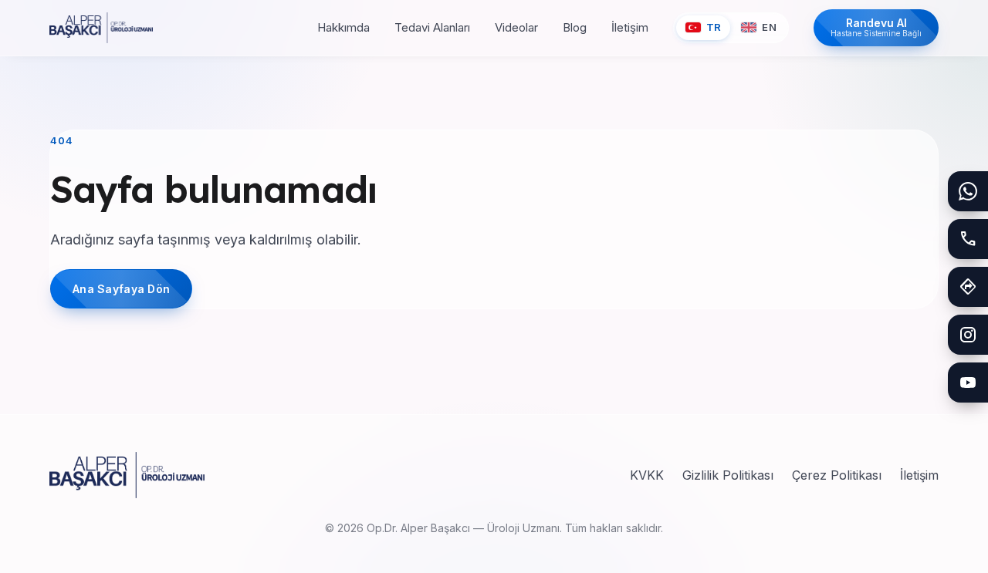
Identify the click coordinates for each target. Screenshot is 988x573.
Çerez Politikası (836, 475)
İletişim (629, 27)
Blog (575, 27)
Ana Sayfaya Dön (121, 288)
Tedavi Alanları (432, 27)
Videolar (516, 27)
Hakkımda (343, 27)
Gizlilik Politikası (727, 475)
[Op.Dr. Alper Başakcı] (127, 475)
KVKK (647, 475)
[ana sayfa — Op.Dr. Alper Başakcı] (101, 27)
